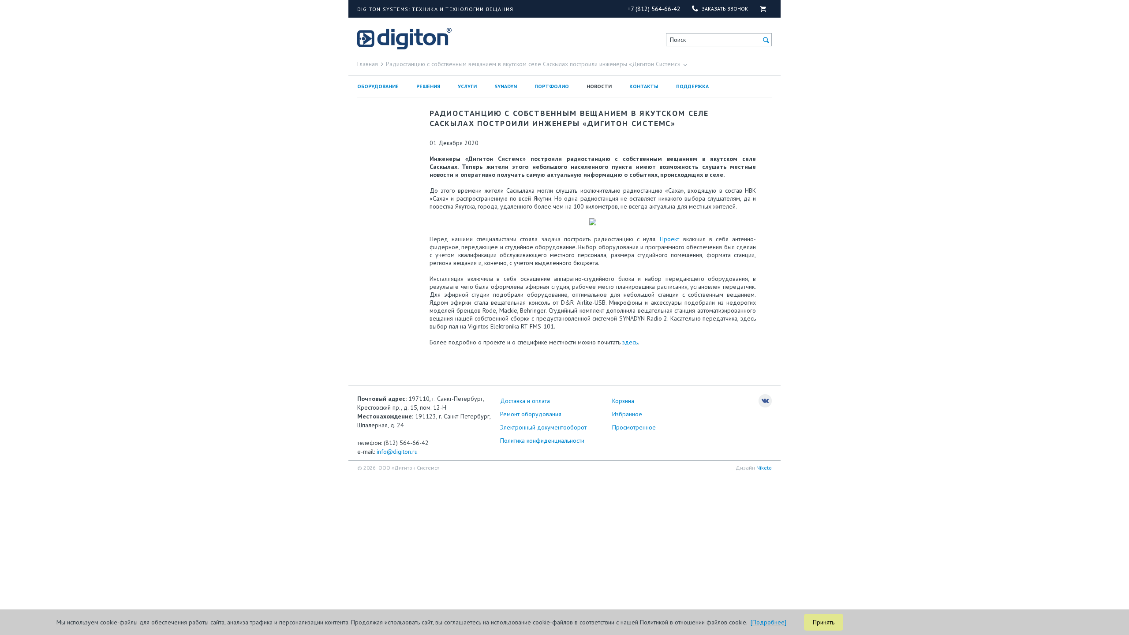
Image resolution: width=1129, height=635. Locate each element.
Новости (599, 86)
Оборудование (378, 86)
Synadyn (505, 86)
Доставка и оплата (525, 401)
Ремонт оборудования (530, 414)
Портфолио (552, 86)
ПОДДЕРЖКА (692, 86)
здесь (630, 342)
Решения (428, 86)
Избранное (627, 414)
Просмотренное (634, 427)
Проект (669, 239)
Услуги (467, 86)
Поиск (678, 40)
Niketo (764, 467)
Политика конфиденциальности (542, 440)
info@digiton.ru (397, 452)
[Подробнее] (768, 622)
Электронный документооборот (543, 427)
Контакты (643, 86)
